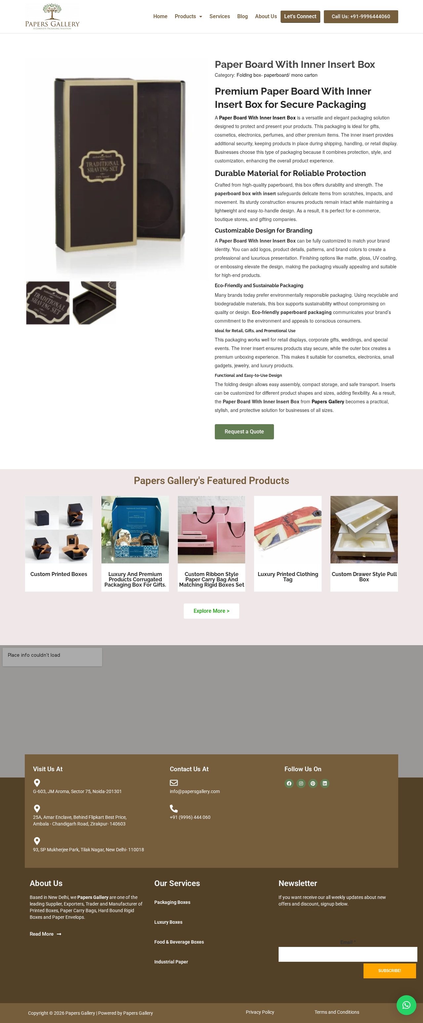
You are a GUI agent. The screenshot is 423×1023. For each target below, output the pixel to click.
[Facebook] (289, 783)
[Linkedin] (324, 783)
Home (160, 16)
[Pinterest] (313, 783)
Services (220, 16)
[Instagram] (301, 783)
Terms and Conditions (337, 1012)
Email (348, 942)
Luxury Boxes (168, 922)
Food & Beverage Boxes (179, 942)
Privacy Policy (260, 1012)
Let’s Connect (300, 16)
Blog (242, 16)
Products (185, 16)
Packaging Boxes (172, 902)
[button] (188, 16)
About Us (266, 16)
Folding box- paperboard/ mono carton (277, 74)
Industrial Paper (171, 961)
